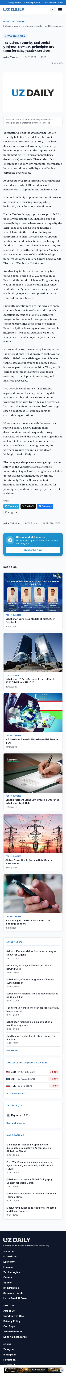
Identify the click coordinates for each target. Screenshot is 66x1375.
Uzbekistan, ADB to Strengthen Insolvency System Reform (30, 981)
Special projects (32, 2)
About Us (9, 1310)
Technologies (19, 21)
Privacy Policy (12, 1321)
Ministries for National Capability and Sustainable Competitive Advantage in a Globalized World (29, 1148)
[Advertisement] (33, 1370)
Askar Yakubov (11, 57)
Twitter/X (29, 506)
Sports (7, 1282)
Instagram (9, 1354)
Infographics (14, 2)
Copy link (12, 512)
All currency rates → (16, 1093)
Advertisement (12, 1331)
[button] (53, 9)
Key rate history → (15, 1123)
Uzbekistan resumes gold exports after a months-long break (29, 1024)
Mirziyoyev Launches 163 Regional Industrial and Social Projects (31, 1209)
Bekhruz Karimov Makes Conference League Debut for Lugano (31, 953)
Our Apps (9, 1326)
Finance (8, 1266)
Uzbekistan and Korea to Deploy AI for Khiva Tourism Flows (31, 1195)
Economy (9, 1261)
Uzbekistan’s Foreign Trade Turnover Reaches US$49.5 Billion (32, 995)
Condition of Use (13, 1315)
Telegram (13, 506)
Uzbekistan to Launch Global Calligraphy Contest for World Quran (29, 1181)
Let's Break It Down (53, 2)
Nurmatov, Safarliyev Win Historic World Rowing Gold (28, 967)
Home (6, 21)
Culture (7, 1277)
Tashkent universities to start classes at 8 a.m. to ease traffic (32, 1009)
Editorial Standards (15, 1336)
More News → (13, 1050)
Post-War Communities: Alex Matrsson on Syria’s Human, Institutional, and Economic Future (30, 1165)
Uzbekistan (10, 1256)
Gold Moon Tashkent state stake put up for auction (30, 1038)
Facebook (47, 506)
